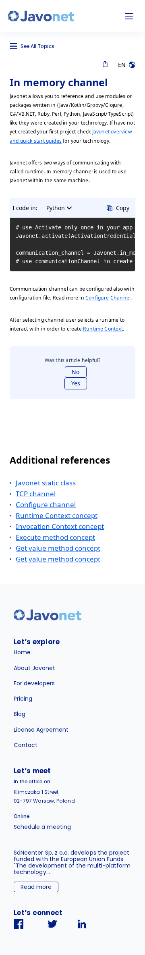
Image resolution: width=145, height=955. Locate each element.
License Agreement (41, 730)
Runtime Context (103, 328)
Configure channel (46, 504)
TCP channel (36, 493)
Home (22, 652)
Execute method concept (55, 537)
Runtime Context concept (56, 515)
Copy (122, 208)
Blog (19, 714)
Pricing (23, 699)
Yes (75, 383)
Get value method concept (58, 548)
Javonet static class (46, 482)
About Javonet (34, 668)
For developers (34, 683)
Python (55, 208)
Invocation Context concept (60, 526)
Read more (36, 887)
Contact (25, 745)
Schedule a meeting (42, 827)
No (75, 372)
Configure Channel (107, 297)
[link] (41, 16)
